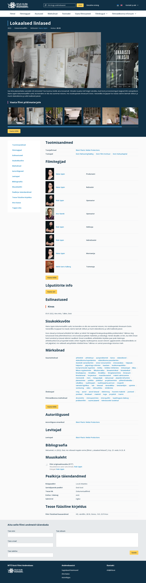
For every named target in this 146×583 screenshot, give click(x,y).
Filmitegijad (25, 13)
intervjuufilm (105, 398)
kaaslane (106, 365)
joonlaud (79, 394)
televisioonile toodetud (110, 400)
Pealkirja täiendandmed (21, 192)
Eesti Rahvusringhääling (85, 154)
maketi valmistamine (121, 375)
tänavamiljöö (121, 385)
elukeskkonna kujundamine (86, 360)
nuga (105, 394)
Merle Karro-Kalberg (63, 267)
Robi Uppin (60, 200)
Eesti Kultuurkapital (120, 154)
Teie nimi (11, 531)
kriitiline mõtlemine (112, 368)
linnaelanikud (125, 370)
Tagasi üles (16, 208)
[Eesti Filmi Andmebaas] (18, 5)
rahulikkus (79, 383)
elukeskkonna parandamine (108, 360)
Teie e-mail (12, 541)
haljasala (129, 363)
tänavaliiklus (109, 385)
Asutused (39, 13)
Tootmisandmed (19, 145)
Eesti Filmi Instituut (103, 154)
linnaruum (127, 373)
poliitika (91, 380)
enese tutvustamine (103, 363)
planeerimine (80, 380)
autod (84, 392)
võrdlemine (109, 388)
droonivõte (80, 398)
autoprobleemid (102, 358)
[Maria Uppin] (50, 174)
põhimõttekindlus (125, 380)
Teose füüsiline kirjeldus (22, 197)
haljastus (79, 365)
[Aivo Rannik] (50, 214)
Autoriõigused (17, 171)
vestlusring (80, 388)
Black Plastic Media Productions (88, 150)
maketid (98, 394)
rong (77, 392)
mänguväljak (97, 378)
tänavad (100, 385)
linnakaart (88, 394)
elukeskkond (121, 358)
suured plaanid (93, 400)
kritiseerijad (125, 368)
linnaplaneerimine (114, 373)
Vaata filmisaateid (83, 13)
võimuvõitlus (97, 388)
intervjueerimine (93, 398)
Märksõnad (52, 13)
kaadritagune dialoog (121, 398)
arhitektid (79, 358)
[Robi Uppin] (50, 200)
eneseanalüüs (118, 363)
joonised (131, 392)
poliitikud (99, 380)
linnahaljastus (81, 373)
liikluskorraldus (99, 370)
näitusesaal (109, 378)
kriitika (99, 368)
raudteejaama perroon (106, 383)
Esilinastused (17, 155)
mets (89, 378)
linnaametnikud (112, 370)
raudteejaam (90, 383)
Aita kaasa (16, 203)
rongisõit (120, 383)
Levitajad (16, 176)
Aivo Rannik (60, 214)
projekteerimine (111, 380)
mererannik (80, 378)
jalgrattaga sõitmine (92, 365)
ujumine (132, 385)
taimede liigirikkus (82, 385)
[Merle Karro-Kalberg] (50, 267)
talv (93, 385)
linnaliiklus (92, 373)
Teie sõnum (60, 531)
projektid (112, 394)
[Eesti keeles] (118, 5)
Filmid (12, 13)
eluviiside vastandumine (84, 363)
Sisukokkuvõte (18, 161)
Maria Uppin (43, 28)
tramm (121, 394)
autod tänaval (94, 392)
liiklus (134, 368)
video (88, 388)
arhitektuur (89, 358)
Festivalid (66, 13)
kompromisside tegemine (85, 368)
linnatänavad (80, 375)
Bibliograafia (17, 182)
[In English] (121, 5)
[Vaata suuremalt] (54, 60)
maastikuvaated (105, 375)
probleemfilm (81, 400)
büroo (112, 358)
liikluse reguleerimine (83, 370)
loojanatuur (92, 375)
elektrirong (106, 392)
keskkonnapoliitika (118, 365)
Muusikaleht (17, 187)
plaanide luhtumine (123, 378)
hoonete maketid (118, 392)
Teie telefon (12, 551)
